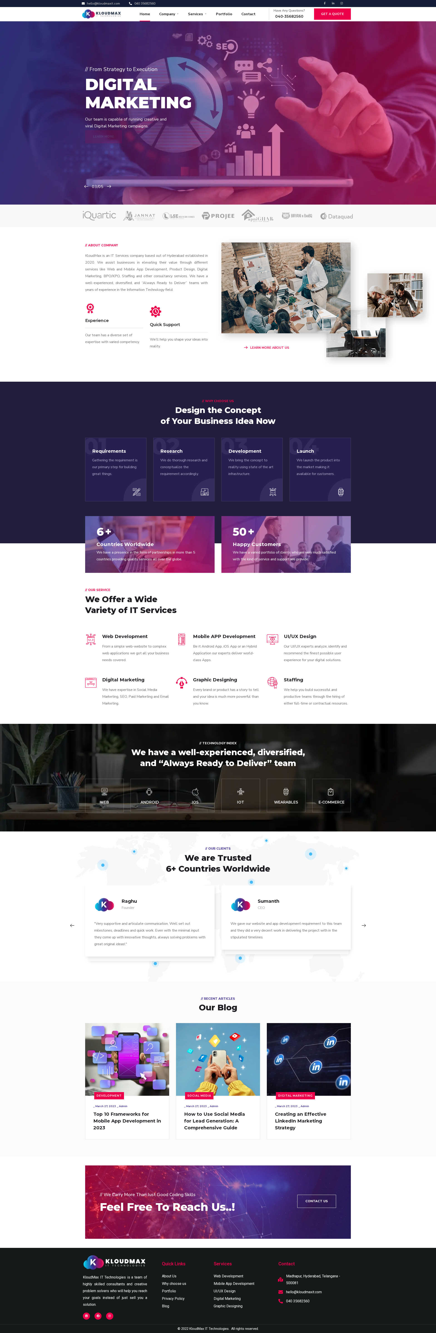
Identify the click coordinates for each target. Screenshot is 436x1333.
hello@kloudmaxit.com (304, 1292)
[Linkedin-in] (333, 3)
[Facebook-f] (324, 3)
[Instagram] (341, 3)
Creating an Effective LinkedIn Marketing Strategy (300, 1120)
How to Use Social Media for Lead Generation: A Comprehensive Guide (214, 1120)
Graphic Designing (215, 680)
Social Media (199, 1095)
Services (195, 14)
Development (109, 1095)
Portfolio (224, 14)
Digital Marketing (123, 680)
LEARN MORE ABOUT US (269, 348)
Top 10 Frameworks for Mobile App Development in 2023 (127, 1120)
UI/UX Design (300, 636)
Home (145, 14)
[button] (316, 1201)
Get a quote (332, 14)
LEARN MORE (103, 146)
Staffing (293, 680)
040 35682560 (298, 1301)
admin (123, 1106)
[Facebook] (98, 1316)
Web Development (125, 636)
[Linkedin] (86, 1316)
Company (167, 14)
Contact (248, 14)
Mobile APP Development (224, 636)
